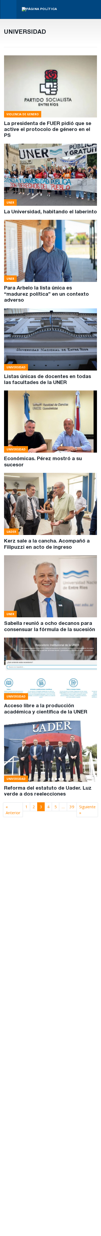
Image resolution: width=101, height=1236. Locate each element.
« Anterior (13, 809)
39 (71, 806)
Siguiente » (87, 809)
